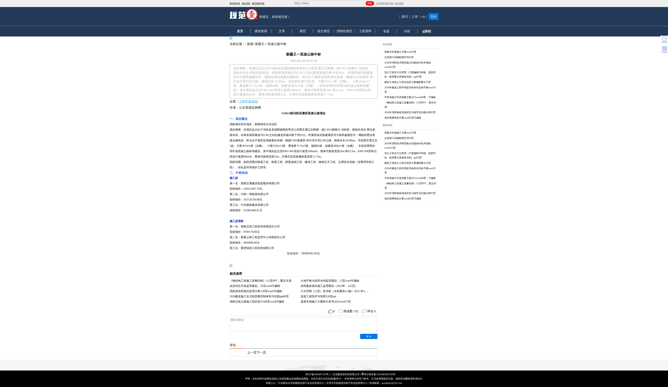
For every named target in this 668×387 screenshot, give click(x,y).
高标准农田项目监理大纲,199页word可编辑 (256, 291)
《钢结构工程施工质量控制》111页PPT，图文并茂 (260, 280)
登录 (433, 16)
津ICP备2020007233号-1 (318, 374)
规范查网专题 (258, 3)
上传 (414, 16)
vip (423, 16)
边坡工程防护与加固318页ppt (318, 296)
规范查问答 (235, 3)
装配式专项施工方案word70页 (400, 52)
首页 (240, 31)
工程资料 (365, 31)
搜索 (369, 3)
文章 (282, 31)
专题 (386, 31)
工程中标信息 (248, 101)
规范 (303, 31)
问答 (407, 31)
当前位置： (237, 44)
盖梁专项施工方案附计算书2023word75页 (326, 301)
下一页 (261, 352)
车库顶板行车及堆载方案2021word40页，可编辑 (410, 97)
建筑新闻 (261, 31)
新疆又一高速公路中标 (270, 44)
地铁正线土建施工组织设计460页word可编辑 (257, 301)
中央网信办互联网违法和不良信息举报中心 (301, 383)
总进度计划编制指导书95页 (399, 57)
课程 (428, 31)
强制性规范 (344, 31)
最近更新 (246, 3)
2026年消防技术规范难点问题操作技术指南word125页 (407, 64)
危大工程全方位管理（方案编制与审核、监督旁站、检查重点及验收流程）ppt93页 (410, 74)
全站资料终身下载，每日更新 (390, 3)
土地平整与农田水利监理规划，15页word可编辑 (330, 280)
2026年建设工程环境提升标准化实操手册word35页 (410, 89)
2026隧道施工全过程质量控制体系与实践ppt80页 (259, 296)
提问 (405, 16)
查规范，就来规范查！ (275, 17)
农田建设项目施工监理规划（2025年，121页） (329, 285)
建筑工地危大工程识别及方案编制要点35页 (407, 82)
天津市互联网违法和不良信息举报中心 (347, 383)
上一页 (252, 352)
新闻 (250, 44)
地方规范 (323, 31)
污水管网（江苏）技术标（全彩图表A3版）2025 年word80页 (338, 291)
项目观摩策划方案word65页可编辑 (402, 117)
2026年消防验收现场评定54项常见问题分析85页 (410, 112)
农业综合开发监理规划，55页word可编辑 (255, 285)
